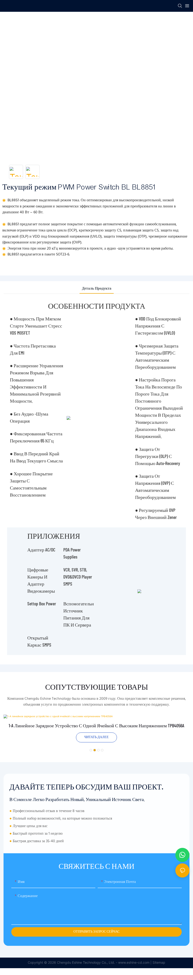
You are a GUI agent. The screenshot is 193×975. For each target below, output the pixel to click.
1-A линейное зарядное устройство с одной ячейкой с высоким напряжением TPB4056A (96, 725)
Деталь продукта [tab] (96, 289)
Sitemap (159, 962)
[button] (91, 750)
